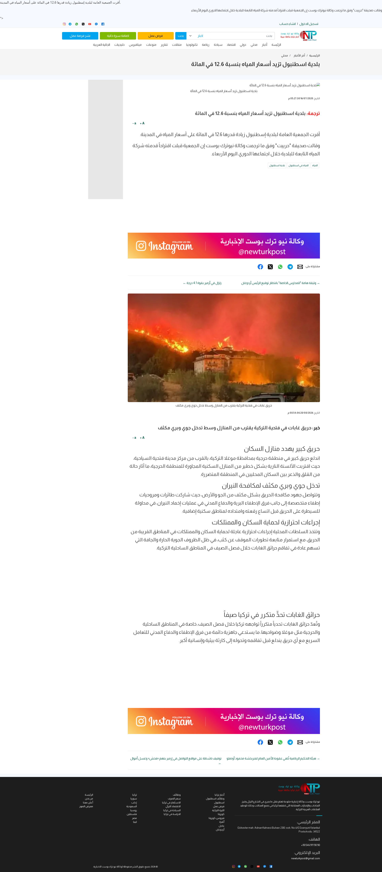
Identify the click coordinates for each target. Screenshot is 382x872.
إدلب (134, 802)
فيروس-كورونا (216, 818)
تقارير (164, 44)
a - (134, 123)
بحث (181, 35)
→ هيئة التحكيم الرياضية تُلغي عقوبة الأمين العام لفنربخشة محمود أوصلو (273, 758)
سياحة (218, 44)
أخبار (264, 44)
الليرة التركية (218, 810)
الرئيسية (314, 55)
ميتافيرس (135, 44)
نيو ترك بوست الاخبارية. (104, 866)
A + (142, 123)
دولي (243, 44)
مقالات (177, 44)
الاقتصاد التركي (173, 806)
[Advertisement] (224, 201)
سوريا (134, 798)
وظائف (177, 794)
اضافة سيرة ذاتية (118, 35)
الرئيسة (276, 44)
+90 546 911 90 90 (310, 845)
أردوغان (220, 829)
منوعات (151, 44)
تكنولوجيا (192, 44)
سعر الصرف (174, 798)
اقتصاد (231, 44)
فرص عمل (155, 35)
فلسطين (132, 814)
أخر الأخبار (299, 55)
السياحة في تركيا (172, 810)
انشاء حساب (287, 23)
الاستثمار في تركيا (171, 802)
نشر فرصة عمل (80, 35)
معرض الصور (86, 806)
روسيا (133, 810)
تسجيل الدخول (308, 23)
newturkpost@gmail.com (305, 858)
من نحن (89, 798)
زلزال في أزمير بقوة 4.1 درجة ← (202, 283)
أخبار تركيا (219, 794)
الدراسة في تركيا (172, 814)
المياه (315, 165)
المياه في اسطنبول (298, 165)
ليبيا (135, 821)
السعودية (131, 806)
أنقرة (221, 821)
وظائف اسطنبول (215, 798)
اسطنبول (219, 802)
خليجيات (119, 44)
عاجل (221, 825)
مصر (134, 818)
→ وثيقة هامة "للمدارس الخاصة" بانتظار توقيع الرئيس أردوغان (280, 283)
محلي (254, 44)
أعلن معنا (88, 802)
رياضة (205, 44)
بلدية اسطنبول (277, 165)
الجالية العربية (101, 44)
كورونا (221, 814)
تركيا (134, 794)
